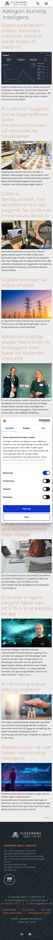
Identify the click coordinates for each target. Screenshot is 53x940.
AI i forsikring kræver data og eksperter (23, 686)
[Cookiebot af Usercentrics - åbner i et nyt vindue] (39, 421)
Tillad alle (26, 509)
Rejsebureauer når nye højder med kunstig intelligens (26, 752)
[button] (38, 3)
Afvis (26, 517)
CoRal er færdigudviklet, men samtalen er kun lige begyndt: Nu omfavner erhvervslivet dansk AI (26, 204)
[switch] (46, 481)
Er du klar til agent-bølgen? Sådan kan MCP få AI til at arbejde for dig (26, 606)
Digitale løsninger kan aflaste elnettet (25, 282)
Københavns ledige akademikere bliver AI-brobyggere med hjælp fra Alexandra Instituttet (26, 347)
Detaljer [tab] (26, 428)
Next (48, 817)
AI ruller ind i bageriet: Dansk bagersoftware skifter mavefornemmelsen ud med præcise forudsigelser (25, 122)
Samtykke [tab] (9, 428)
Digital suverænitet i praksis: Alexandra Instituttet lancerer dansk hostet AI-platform (23, 36)
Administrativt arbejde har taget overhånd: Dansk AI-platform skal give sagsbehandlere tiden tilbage (26, 523)
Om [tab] (43, 428)
